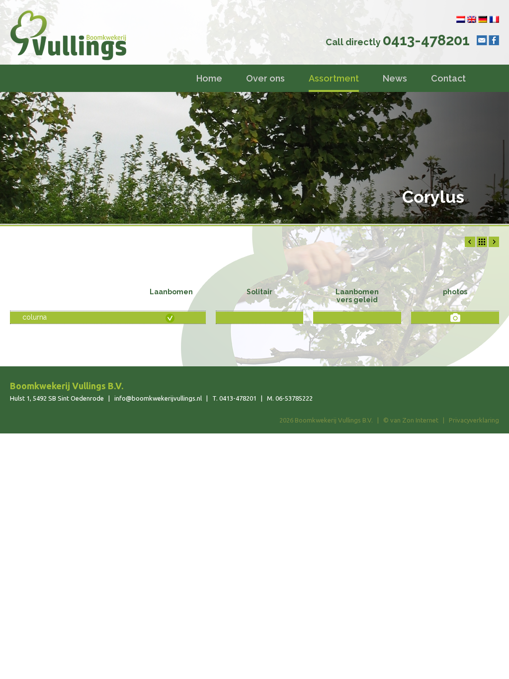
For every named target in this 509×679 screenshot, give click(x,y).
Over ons (265, 78)
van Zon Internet (414, 420)
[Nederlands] (460, 19)
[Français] (494, 19)
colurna (34, 317)
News (395, 78)
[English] (472, 19)
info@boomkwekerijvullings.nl (158, 398)
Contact (448, 78)
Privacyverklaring (474, 420)
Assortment (334, 78)
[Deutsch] (483, 19)
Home (209, 78)
